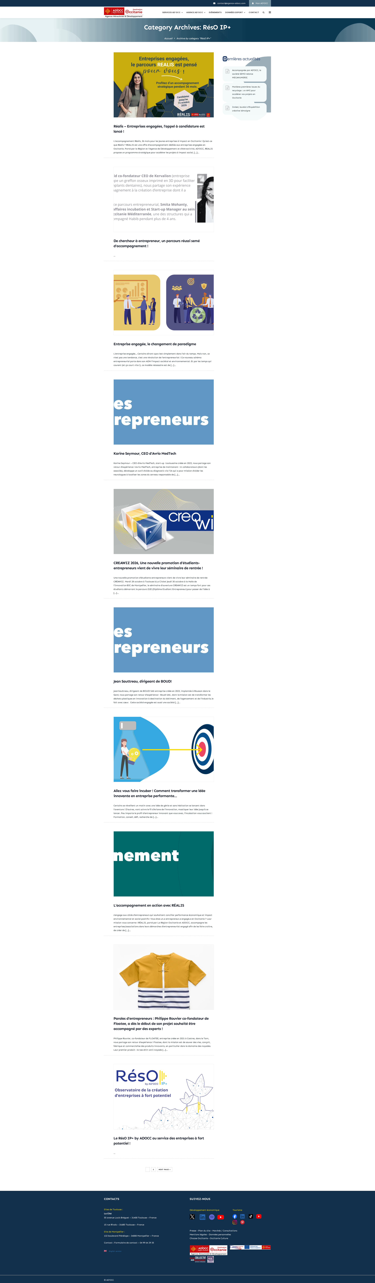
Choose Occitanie (199, 1238)
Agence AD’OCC (194, 12)
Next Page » (165, 1169)
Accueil (168, 38)
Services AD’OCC (171, 12)
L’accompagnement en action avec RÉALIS (149, 905)
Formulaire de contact (125, 1242)
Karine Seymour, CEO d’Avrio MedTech (145, 453)
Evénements (215, 12)
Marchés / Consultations (224, 1230)
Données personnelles (220, 1234)
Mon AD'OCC (261, 3)
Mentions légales (198, 1234)
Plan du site (204, 1230)
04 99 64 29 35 (147, 1242)
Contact (254, 12)
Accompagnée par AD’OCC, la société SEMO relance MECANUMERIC (246, 74)
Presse (193, 1230)
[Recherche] (263, 12)
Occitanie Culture (219, 1238)
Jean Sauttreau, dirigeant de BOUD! (143, 681)
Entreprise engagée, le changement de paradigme (155, 344)
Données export (234, 12)
